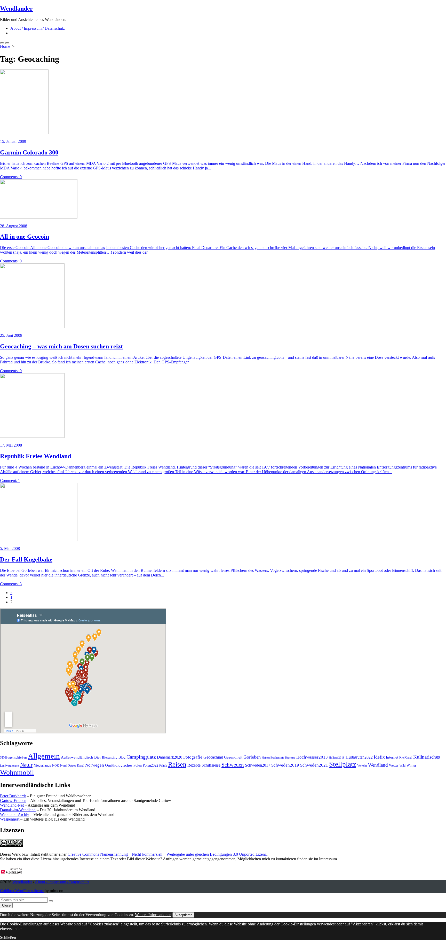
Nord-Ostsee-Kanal (72, 765)
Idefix (379, 757)
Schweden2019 (285, 765)
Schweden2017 (257, 765)
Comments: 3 (11, 584)
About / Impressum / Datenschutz (37, 28)
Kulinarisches (426, 757)
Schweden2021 (314, 765)
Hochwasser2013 (312, 757)
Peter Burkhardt (13, 796)
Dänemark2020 (169, 757)
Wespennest (9, 819)
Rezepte (194, 765)
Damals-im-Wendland (18, 810)
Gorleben (252, 757)
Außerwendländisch (77, 757)
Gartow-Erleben (13, 800)
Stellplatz (342, 764)
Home (5, 46)
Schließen (8, 937)
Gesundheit (233, 757)
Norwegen (94, 765)
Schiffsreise (211, 765)
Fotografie (192, 757)
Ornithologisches (118, 765)
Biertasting (109, 757)
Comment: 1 (10, 480)
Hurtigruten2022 (359, 757)
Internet (392, 757)
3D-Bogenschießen (13, 757)
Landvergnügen (9, 765)
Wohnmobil (17, 772)
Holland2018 (337, 757)
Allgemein (44, 756)
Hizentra (290, 757)
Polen (137, 765)
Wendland (378, 765)
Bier (97, 757)
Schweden (232, 765)
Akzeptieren (183, 915)
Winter (411, 765)
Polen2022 (150, 765)
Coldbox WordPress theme (22, 890)
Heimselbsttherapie (273, 757)
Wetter (394, 765)
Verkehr (362, 765)
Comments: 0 (11, 177)
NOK (55, 765)
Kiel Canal (405, 757)
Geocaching (213, 757)
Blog (121, 757)
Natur (26, 765)
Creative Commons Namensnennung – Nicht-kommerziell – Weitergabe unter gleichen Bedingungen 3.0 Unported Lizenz (167, 854)
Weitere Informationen (153, 914)
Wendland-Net (12, 805)
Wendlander (22, 882)
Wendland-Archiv (14, 814)
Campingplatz (141, 757)
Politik (163, 765)
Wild (402, 765)
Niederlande (42, 765)
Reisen (177, 764)
